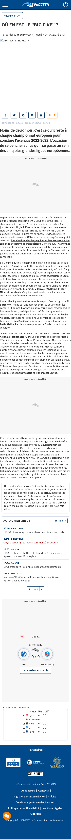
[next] (41, 589)
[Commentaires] (7, 816)
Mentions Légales (52, 808)
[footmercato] (35, 762)
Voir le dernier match (35, 670)
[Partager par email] (32, 115)
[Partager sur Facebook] (5, 115)
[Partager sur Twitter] (14, 115)
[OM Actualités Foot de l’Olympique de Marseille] (35, 5)
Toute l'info (59, 520)
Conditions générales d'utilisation (35, 802)
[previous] (29, 589)
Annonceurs (28, 790)
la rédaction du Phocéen (19, 34)
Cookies (35, 813)
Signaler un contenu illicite (29, 796)
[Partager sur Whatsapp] (23, 115)
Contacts (43, 790)
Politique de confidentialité (23, 808)
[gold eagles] (57, 762)
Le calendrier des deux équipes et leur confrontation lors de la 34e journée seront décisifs (35, 242)
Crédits (52, 796)
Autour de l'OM (12, 15)
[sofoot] (35, 774)
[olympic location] (13, 763)
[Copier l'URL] (41, 115)
